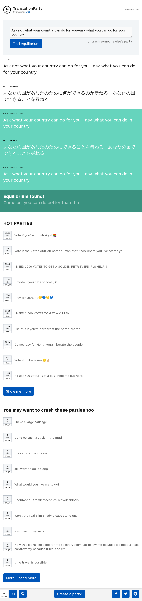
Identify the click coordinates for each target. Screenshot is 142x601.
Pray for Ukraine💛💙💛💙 (33, 297)
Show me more (18, 391)
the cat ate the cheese (31, 453)
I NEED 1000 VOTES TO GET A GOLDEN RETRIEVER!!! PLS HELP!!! (60, 266)
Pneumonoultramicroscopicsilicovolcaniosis (46, 500)
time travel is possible (30, 562)
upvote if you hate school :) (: (35, 282)
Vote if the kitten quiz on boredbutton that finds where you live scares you (69, 251)
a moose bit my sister (30, 531)
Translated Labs (132, 9)
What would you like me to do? (36, 484)
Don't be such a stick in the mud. (38, 437)
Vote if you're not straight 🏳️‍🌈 (35, 235)
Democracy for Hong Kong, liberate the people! (48, 344)
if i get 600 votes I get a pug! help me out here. (48, 375)
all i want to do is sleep (31, 468)
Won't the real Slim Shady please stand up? (46, 515)
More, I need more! (21, 578)
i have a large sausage (30, 422)
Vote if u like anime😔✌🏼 (32, 360)
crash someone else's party (112, 41)
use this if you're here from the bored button (47, 329)
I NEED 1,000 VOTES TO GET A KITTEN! (42, 313)
